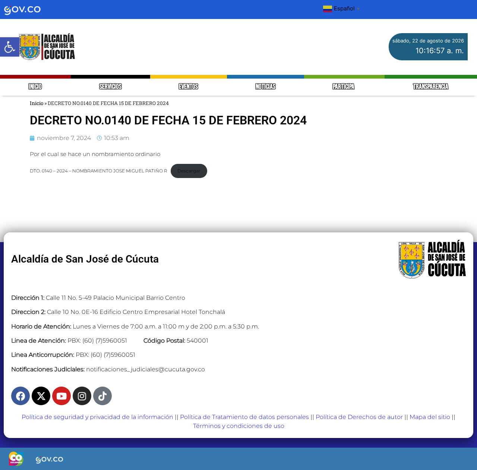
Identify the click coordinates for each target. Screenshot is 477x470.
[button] (9, 47)
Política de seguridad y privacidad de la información (97, 416)
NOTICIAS (265, 87)
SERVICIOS (110, 87)
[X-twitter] (41, 396)
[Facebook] (20, 396)
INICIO (35, 87)
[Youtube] (61, 396)
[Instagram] (82, 396)
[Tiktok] (102, 396)
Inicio (36, 103)
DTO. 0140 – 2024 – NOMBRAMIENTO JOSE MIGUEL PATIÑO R (98, 171)
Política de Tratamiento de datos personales (244, 416)
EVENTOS (188, 87)
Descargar (188, 171)
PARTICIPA (344, 87)
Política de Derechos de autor (359, 416)
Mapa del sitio (430, 416)
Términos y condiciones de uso (238, 425)
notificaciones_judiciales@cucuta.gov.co (145, 369)
